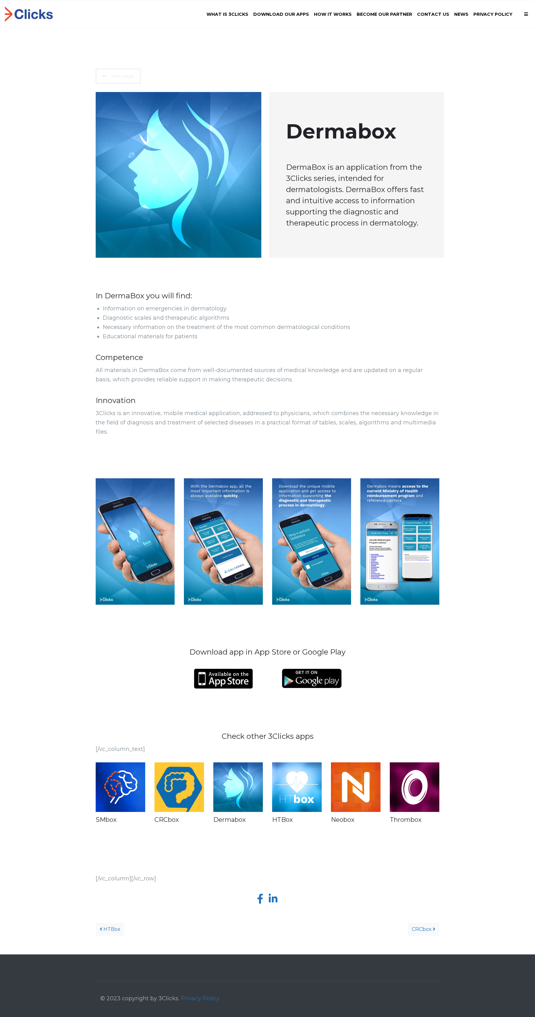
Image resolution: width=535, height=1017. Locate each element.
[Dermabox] (238, 787)
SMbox (106, 819)
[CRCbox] (179, 787)
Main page (122, 76)
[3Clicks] (29, 14)
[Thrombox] (414, 787)
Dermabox (229, 819)
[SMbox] (120, 787)
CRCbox (166, 819)
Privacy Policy (200, 998)
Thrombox (406, 819)
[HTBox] (297, 787)
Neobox (342, 819)
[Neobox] (356, 787)
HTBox (282, 819)
